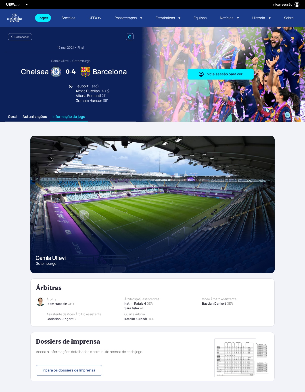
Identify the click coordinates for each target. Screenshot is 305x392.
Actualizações (35, 117)
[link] (43, 18)
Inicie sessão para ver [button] (224, 74)
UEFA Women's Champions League (14, 18)
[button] (128, 18)
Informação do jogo (68, 117)
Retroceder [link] (22, 37)
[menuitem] (44, 18)
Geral (12, 117)
